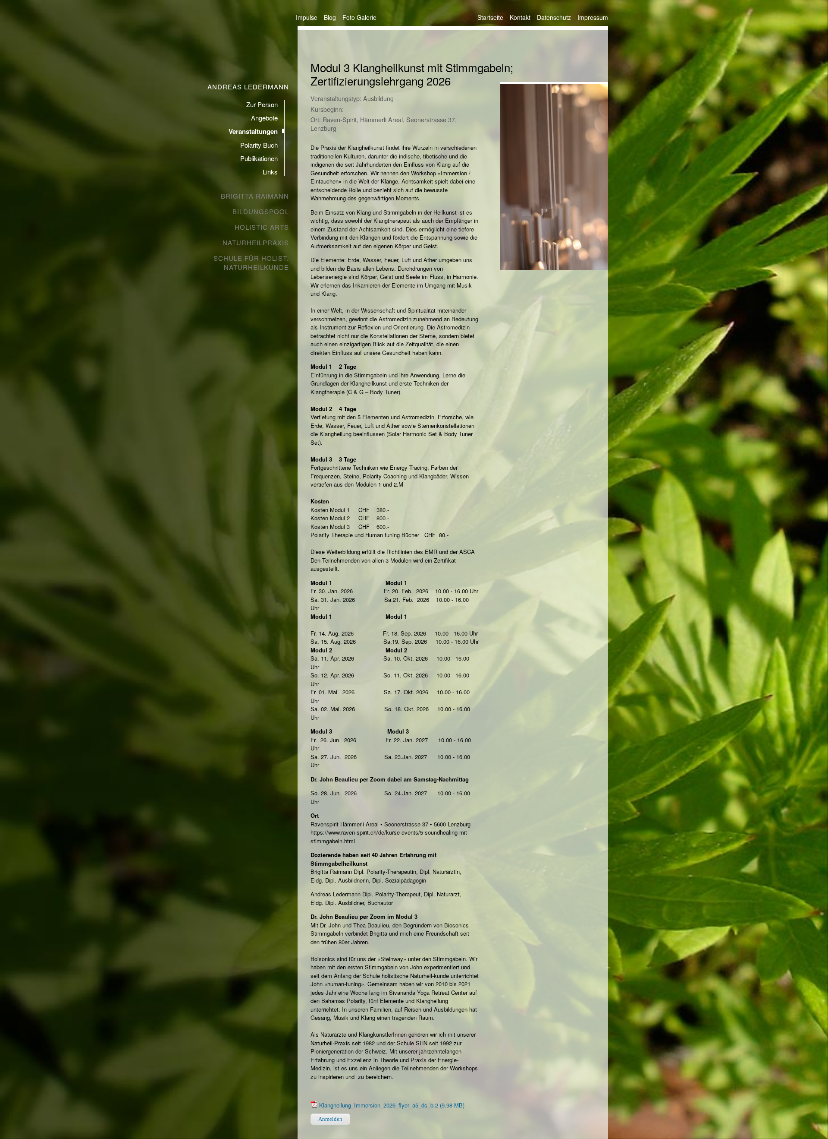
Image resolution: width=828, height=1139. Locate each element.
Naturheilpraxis (256, 242)
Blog (330, 17)
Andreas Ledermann (248, 86)
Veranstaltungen (253, 131)
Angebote (264, 117)
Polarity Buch (259, 144)
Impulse (306, 17)
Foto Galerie (359, 17)
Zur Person (262, 104)
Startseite (490, 17)
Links (270, 171)
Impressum (592, 17)
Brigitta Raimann (255, 195)
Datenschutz (554, 17)
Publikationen (259, 158)
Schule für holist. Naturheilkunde (251, 262)
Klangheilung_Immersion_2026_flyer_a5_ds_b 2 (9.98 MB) (391, 1105)
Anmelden (330, 1119)
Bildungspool (260, 211)
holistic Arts (262, 226)
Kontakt (520, 17)
